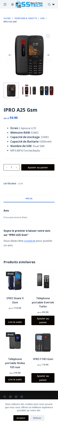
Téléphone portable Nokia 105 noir (15, 363)
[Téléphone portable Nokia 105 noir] (15, 341)
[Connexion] (12, 4)
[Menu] (5, 4)
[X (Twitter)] (10, 397)
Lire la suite (15, 322)
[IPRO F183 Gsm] (42, 341)
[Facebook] (5, 397)
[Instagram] (16, 397)
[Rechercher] (49, 4)
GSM (20, 183)
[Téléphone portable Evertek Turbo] (42, 280)
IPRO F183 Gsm (43, 359)
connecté (29, 241)
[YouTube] (21, 397)
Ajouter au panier (38, 167)
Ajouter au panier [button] (43, 320)
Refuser (37, 417)
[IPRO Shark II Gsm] (15, 280)
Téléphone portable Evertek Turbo (43, 302)
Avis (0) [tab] (28, 198)
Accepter (21, 417)
